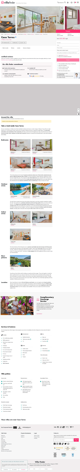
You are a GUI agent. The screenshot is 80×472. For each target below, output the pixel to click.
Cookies (35, 438)
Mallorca (22, 436)
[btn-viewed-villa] (71, 3)
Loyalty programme (5, 449)
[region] (40, 99)
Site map (3, 439)
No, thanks (14, 469)
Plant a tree (3, 445)
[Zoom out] (78, 111)
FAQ (2, 438)
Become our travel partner (6, 451)
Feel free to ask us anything (6, 59)
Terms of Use (65, 55)
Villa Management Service (6, 443)
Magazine (3, 446)
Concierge (3, 441)
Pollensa (4, 39)
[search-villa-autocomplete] (65, 2)
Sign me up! (76, 440)
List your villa (3, 442)
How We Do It (39, 313)
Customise (6, 469)
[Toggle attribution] (78, 114)
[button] (26, 126)
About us (3, 435)
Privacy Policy (37, 436)
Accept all (23, 469)
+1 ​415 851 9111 (60, 74)
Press (2, 448)
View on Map (8, 39)
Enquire (68, 59)
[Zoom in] (78, 109)
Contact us (3, 436)
